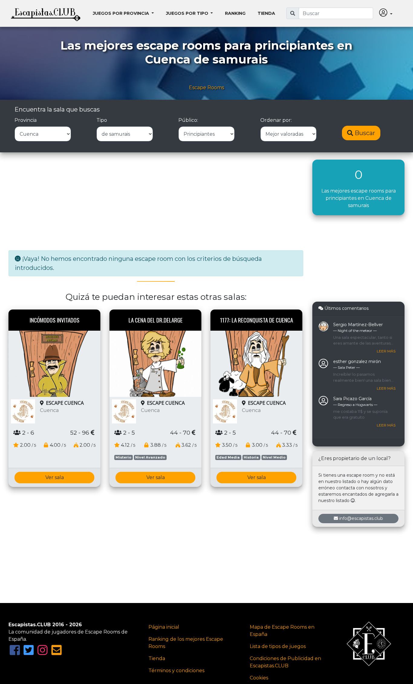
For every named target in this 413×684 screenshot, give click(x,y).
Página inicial (163, 627)
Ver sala (54, 477)
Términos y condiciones (176, 670)
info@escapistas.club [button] (361, 518)
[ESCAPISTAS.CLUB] (45, 13)
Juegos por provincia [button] (121, 13)
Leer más (386, 351)
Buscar (364, 133)
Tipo (101, 120)
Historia (251, 457)
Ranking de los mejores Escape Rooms (185, 642)
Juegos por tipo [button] (188, 13)
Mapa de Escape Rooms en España (282, 630)
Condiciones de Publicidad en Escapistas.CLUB (285, 662)
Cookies (259, 678)
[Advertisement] (155, 202)
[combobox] (336, 13)
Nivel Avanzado (150, 457)
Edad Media (228, 457)
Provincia (26, 120)
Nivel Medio (274, 457)
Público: (188, 120)
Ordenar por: (276, 120)
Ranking (235, 13)
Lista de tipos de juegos (278, 646)
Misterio (123, 457)
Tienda (266, 13)
